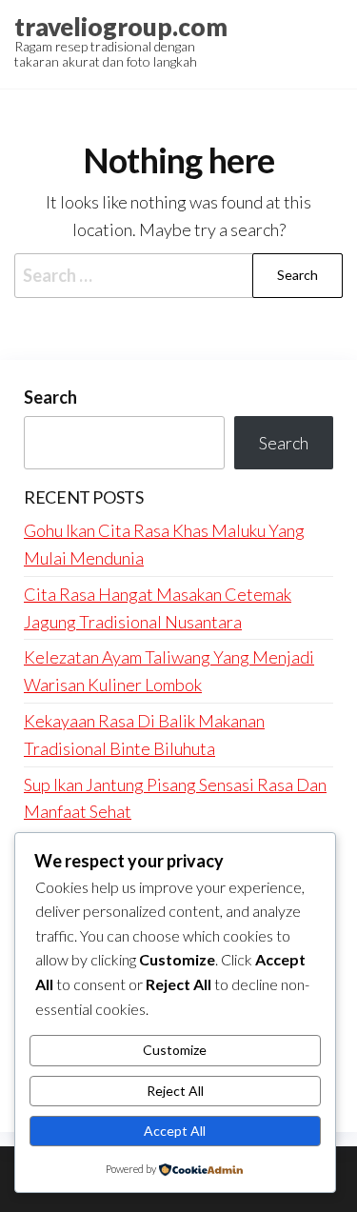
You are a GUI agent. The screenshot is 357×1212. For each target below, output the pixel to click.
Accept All (175, 1131)
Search (50, 397)
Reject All (175, 1091)
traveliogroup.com (121, 26)
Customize (175, 1050)
